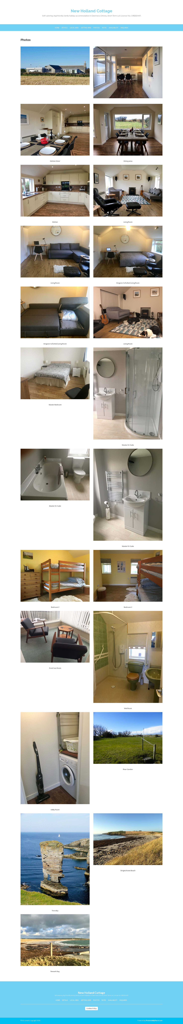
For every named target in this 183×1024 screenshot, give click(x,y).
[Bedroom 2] (55, 577)
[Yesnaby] (55, 860)
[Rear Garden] (127, 739)
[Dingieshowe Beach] (127, 840)
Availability (113, 28)
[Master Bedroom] (55, 374)
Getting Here (86, 28)
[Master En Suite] (127, 395)
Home (57, 28)
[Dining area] (127, 131)
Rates (104, 28)
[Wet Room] (127, 658)
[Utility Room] (55, 759)
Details (64, 28)
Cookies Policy (91, 1008)
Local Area (74, 28)
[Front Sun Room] (55, 638)
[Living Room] (127, 192)
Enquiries (124, 28)
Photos (96, 28)
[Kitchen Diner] (55, 131)
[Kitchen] (55, 192)
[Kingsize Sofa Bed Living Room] (127, 253)
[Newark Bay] (55, 941)
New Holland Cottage (91, 11)
